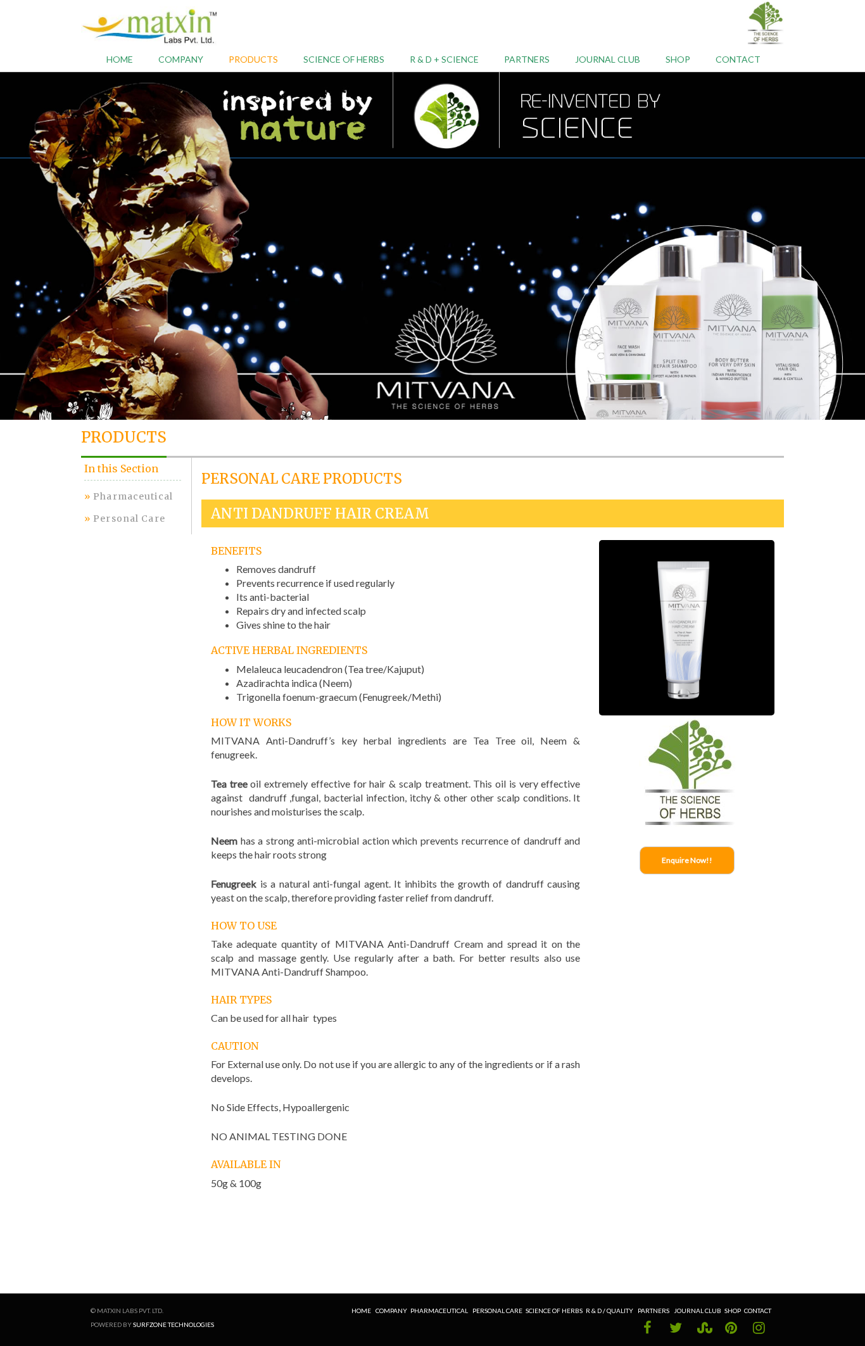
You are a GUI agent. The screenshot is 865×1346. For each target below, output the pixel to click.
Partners (527, 59)
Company (391, 1310)
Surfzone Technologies (173, 1324)
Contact (738, 59)
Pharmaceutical (133, 496)
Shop (678, 59)
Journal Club (697, 1310)
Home (119, 59)
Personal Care (129, 518)
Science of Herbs (343, 59)
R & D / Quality (610, 1310)
